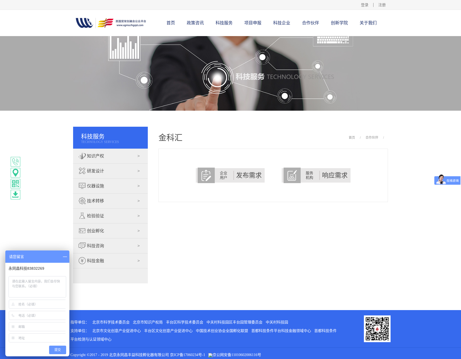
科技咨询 (113, 246)
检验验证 (113, 216)
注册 (382, 5)
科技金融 (113, 260)
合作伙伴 (371, 138)
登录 (364, 5)
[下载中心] (15, 194)
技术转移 (113, 201)
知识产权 (113, 156)
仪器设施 (113, 186)
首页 (170, 23)
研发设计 (113, 171)
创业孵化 (113, 231)
